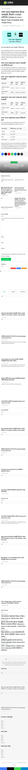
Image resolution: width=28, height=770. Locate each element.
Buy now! (3, 728)
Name (2, 237)
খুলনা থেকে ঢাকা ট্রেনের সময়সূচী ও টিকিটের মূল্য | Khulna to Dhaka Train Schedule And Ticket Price (14, 166)
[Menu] (1, 3)
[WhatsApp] (12, 154)
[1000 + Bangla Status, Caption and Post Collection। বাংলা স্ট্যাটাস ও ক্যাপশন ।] (14, 593)
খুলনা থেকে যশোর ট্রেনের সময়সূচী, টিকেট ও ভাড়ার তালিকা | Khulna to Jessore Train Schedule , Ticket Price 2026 (13, 538)
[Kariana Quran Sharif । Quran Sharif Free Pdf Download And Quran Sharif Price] (21, 182)
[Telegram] (15, 154)
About (2, 722)
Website (2, 248)
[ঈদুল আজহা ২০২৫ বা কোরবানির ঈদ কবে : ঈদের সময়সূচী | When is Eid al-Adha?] (14, 550)
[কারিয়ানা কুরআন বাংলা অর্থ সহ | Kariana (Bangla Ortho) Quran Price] (14, 327)
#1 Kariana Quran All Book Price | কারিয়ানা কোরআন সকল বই (12, 470)
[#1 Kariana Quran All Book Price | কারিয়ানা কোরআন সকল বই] (14, 461)
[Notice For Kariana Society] (7, 202)
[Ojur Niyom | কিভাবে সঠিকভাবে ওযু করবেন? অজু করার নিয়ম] (14, 482)
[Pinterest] (9, 154)
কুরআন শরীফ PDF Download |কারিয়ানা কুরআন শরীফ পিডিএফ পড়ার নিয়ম (13, 379)
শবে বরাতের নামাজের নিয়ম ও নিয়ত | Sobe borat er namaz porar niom (13, 517)
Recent (4, 292)
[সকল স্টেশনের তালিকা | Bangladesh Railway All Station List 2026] (14, 392)
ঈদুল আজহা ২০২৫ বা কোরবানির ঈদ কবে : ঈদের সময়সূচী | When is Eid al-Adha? (12, 558)
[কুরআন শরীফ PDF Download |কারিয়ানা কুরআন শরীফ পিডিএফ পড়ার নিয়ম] (14, 371)
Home (2, 8)
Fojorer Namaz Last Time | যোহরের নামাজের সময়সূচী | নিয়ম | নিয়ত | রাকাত (12, 360)
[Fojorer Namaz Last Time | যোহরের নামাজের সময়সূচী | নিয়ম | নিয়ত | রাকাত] (14, 349)
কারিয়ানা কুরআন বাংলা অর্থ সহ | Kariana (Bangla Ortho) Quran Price (13, 337)
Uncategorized (7, 8)
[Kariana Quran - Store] (8, 3)
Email (2, 242)
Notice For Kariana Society (7, 207)
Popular (13, 292)
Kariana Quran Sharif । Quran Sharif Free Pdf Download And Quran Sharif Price (21, 189)
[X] (5, 154)
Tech (2, 726)
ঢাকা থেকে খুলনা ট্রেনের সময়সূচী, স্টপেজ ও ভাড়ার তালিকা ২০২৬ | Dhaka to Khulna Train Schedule (13, 314)
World (2, 725)
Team (2, 724)
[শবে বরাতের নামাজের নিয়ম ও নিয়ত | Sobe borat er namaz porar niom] (14, 509)
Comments (22, 292)
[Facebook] (2, 154)
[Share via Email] (18, 154)
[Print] (21, 154)
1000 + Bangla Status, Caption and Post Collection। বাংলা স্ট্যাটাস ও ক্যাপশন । (11, 602)
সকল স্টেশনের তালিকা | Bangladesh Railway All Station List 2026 (13, 402)
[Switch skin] (26, 3)
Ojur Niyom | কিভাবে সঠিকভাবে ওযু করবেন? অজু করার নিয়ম (13, 490)
